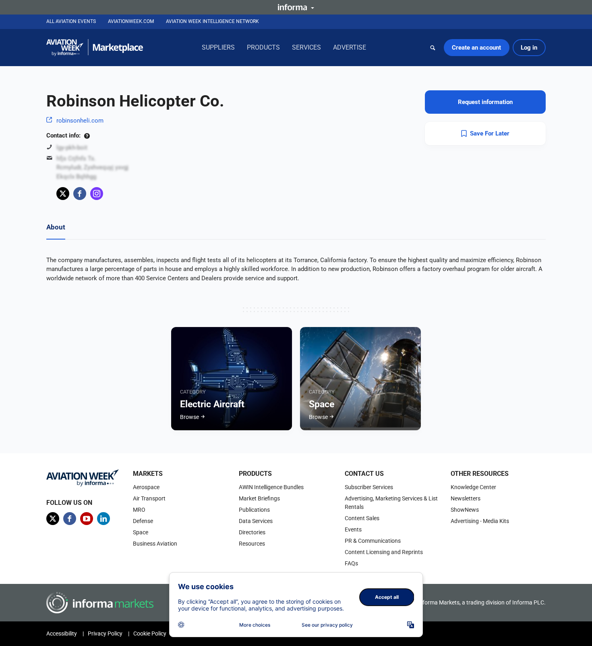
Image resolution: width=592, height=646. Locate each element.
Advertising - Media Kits (480, 521)
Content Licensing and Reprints (384, 552)
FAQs (351, 563)
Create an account (476, 47)
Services (306, 47)
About (55, 227)
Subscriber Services (369, 487)
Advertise (349, 47)
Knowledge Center (473, 487)
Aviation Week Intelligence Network (212, 21)
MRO (139, 509)
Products (263, 47)
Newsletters (465, 498)
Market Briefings (259, 498)
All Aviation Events (71, 21)
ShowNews (465, 509)
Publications (254, 509)
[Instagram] (96, 193)
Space (140, 532)
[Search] (433, 48)
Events (353, 529)
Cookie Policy (149, 633)
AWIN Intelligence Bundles (271, 487)
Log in (529, 47)
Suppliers (218, 47)
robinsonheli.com (79, 120)
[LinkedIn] (103, 518)
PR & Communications (373, 541)
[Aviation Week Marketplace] (94, 47)
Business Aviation (155, 543)
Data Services (256, 521)
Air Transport (149, 498)
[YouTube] (86, 518)
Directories (252, 532)
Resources (252, 543)
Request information (485, 102)
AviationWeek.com (131, 21)
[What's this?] (87, 135)
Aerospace (146, 487)
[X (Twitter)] (62, 193)
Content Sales (362, 518)
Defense (143, 521)
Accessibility (61, 633)
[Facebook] (79, 193)
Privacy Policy (105, 633)
